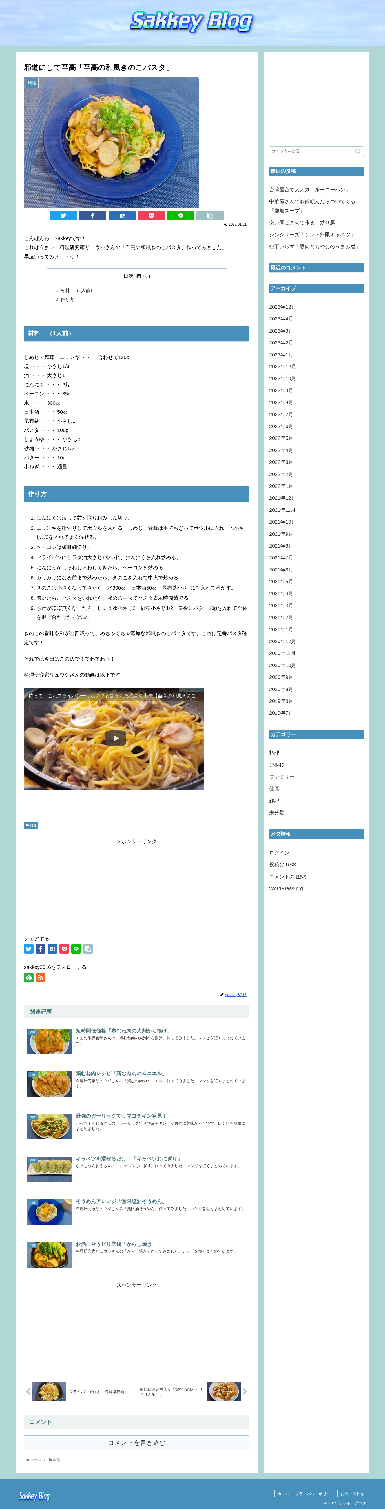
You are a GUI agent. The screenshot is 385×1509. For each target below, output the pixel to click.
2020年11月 (282, 653)
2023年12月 (282, 307)
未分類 (276, 813)
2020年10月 (282, 665)
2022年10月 (282, 378)
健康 (274, 789)
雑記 (274, 801)
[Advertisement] (136, 885)
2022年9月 (281, 390)
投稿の (282, 864)
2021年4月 (281, 593)
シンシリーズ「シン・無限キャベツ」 (312, 235)
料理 (33, 825)
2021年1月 (281, 629)
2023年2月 (281, 342)
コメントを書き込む (137, 1442)
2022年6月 (281, 426)
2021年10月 (282, 522)
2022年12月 (282, 366)
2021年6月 (281, 570)
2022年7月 (281, 414)
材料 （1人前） (78, 290)
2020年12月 (282, 641)
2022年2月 (281, 474)
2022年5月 (281, 438)
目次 (128, 276)
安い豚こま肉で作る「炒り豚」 (304, 222)
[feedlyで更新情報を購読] (29, 977)
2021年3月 (281, 605)
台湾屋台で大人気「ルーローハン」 (309, 189)
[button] (358, 151)
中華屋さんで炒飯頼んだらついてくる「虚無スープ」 (312, 206)
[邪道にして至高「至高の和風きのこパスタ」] (122, 215)
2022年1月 (281, 486)
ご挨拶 (276, 765)
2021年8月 (281, 546)
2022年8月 (281, 402)
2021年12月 (282, 498)
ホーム (283, 1494)
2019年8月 (281, 701)
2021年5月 (281, 581)
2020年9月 (281, 677)
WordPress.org (286, 888)
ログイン (279, 853)
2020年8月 (281, 689)
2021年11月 (282, 510)
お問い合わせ (352, 1494)
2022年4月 (281, 450)
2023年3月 (281, 331)
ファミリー (282, 777)
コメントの (287, 876)
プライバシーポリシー (315, 1494)
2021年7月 (281, 557)
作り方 (67, 299)
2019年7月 (281, 713)
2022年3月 (281, 462)
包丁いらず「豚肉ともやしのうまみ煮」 (314, 246)
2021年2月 (281, 617)
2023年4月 (281, 319)
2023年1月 (281, 355)
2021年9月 (281, 534)
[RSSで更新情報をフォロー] (40, 977)
